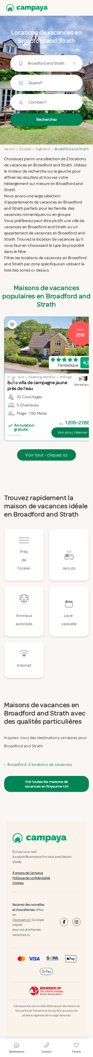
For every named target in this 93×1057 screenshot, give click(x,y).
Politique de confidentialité (31, 878)
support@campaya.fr (29, 857)
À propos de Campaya (27, 873)
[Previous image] (13, 379)
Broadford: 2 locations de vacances (39, 764)
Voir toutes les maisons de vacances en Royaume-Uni (46, 784)
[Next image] (79, 379)
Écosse (25, 149)
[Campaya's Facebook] (64, 922)
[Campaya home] (26, 8)
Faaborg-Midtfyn (41, 377)
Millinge (66, 377)
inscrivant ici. (21, 920)
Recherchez (46, 119)
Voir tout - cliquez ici (46, 455)
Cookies (18, 883)
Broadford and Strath (72, 149)
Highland (43, 149)
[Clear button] (74, 63)
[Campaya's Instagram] (76, 922)
